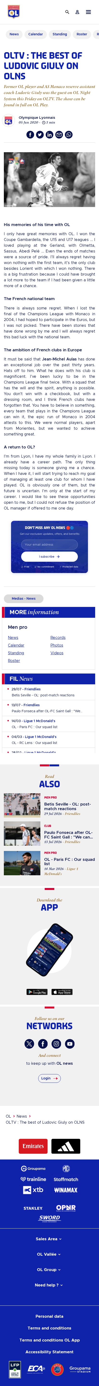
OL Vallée (46, 1254)
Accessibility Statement (49, 1352)
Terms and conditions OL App (49, 1340)
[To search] (67, 12)
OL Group (46, 1270)
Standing (16, 653)
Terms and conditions (49, 1328)
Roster (14, 661)
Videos (56, 653)
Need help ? (47, 1285)
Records (58, 638)
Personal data (49, 1316)
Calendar (16, 645)
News (13, 638)
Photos (56, 645)
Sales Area (46, 1239)
